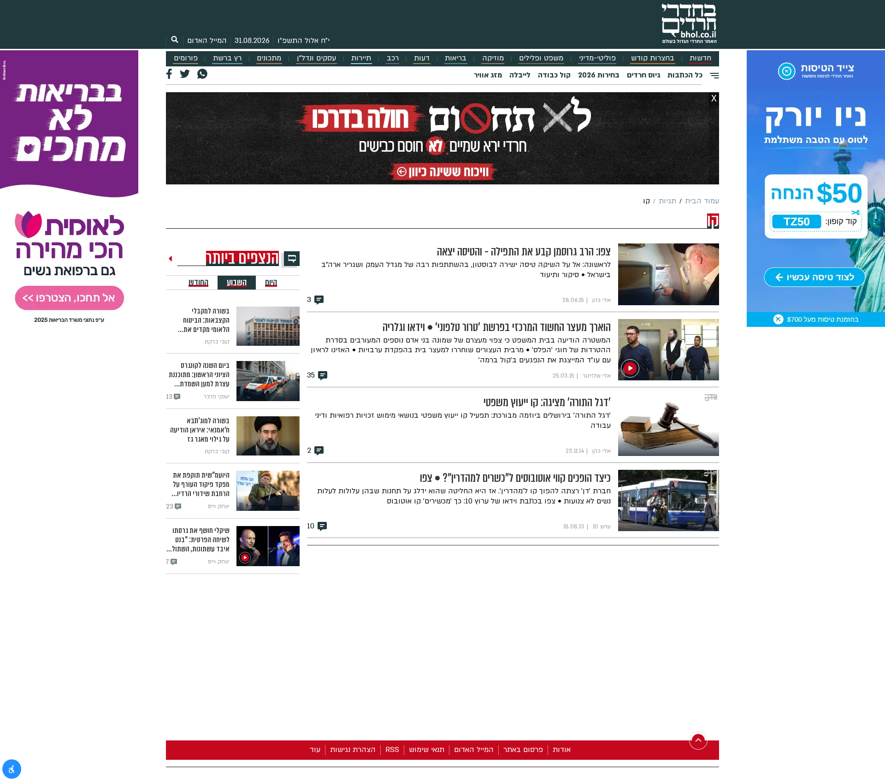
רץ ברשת (227, 58)
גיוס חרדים (643, 75)
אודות (562, 750)
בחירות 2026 (599, 75)
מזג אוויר (488, 75)
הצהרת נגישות (353, 750)
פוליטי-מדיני (597, 58)
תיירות (361, 58)
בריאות (455, 58)
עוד (315, 750)
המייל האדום (207, 41)
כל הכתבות (684, 75)
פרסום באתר (523, 750)
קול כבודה (554, 75)
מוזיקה (493, 58)
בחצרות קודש (652, 58)
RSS (392, 750)
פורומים (186, 58)
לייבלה (520, 75)
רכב (393, 58)
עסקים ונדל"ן (316, 58)
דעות (422, 58)
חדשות (700, 58)
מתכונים (269, 58)
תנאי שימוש (426, 750)
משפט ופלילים (541, 58)
